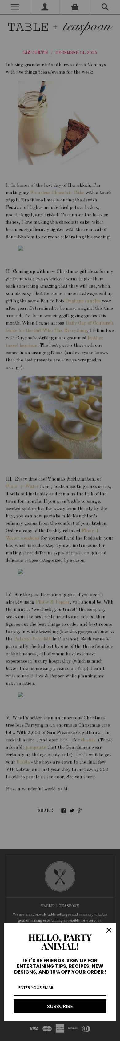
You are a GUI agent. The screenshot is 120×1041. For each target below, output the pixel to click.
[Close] (109, 930)
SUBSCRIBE (60, 1006)
